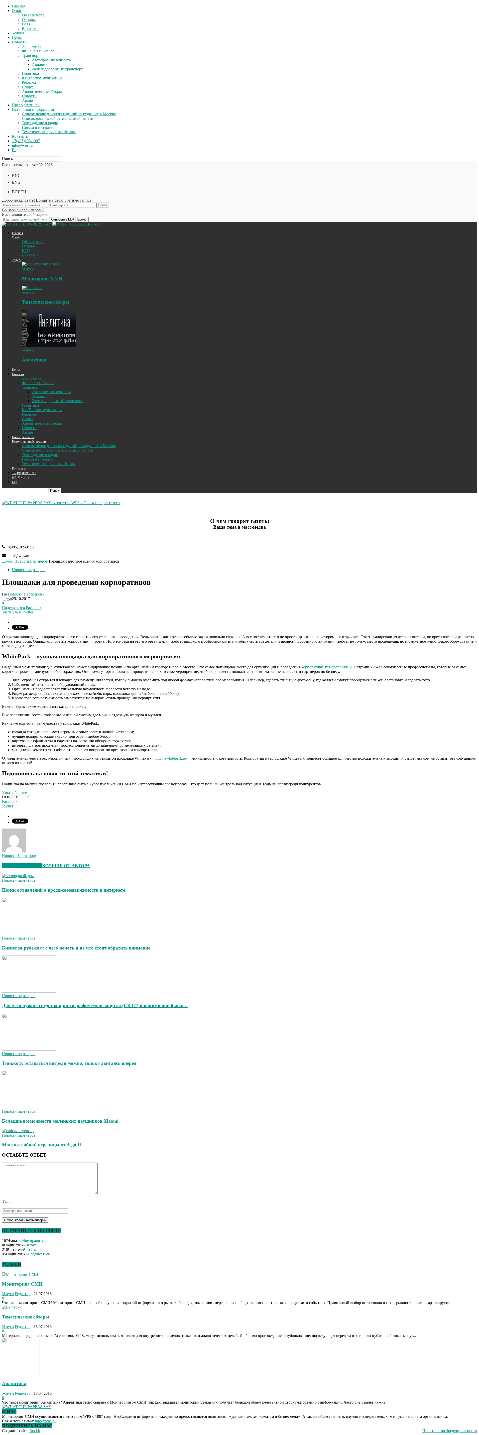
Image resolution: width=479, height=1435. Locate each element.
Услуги (18, 33)
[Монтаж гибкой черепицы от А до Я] (18, 1131)
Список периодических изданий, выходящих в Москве (69, 114)
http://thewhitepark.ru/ (169, 758)
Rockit (34, 1431)
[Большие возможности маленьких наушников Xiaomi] (29, 1107)
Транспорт (31, 55)
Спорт (27, 87)
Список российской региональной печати (57, 118)
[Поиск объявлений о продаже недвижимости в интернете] (18, 876)
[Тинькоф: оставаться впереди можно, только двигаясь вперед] (29, 1049)
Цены (17, 37)
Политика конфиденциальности (449, 1431)
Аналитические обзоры (42, 91)
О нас (17, 10)
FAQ (26, 24)
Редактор (22, 1294)
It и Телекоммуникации (42, 78)
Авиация (39, 64)
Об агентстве (33, 15)
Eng (15, 150)
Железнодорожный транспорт (57, 69)
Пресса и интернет (38, 127)
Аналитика (34, 359)
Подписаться (39, 1254)
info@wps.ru (22, 145)
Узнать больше (14, 792)
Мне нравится (33, 1240)
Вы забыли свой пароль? (23, 210)
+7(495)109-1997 (26, 141)
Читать (31, 1245)
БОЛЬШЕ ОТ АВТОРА (66, 865)
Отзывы (29, 19)
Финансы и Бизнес (38, 51)
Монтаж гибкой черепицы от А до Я (41, 1144)
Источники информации (33, 109)
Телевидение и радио (40, 123)
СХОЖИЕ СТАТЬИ (22, 865)
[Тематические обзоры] (32, 288)
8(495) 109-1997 (21, 547)
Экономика (31, 46)
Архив (27, 100)
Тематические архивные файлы (49, 132)
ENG (16, 182)
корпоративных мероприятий (326, 667)
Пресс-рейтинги (26, 105)
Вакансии (30, 28)
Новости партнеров (28, 570)
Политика (30, 73)
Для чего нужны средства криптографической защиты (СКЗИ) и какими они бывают (95, 1005)
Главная (18, 6)
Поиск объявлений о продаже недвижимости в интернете (63, 890)
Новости (19, 42)
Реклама (29, 82)
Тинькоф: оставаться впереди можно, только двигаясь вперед (69, 1063)
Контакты (20, 136)
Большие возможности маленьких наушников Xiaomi (60, 1121)
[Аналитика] (49, 346)
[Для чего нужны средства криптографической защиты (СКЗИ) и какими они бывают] (29, 991)
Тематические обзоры (45, 302)
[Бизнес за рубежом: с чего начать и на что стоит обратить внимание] (29, 934)
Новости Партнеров (25, 594)
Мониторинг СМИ (42, 278)
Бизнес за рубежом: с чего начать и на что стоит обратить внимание (76, 948)
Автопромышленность (51, 60)
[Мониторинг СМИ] (40, 264)
